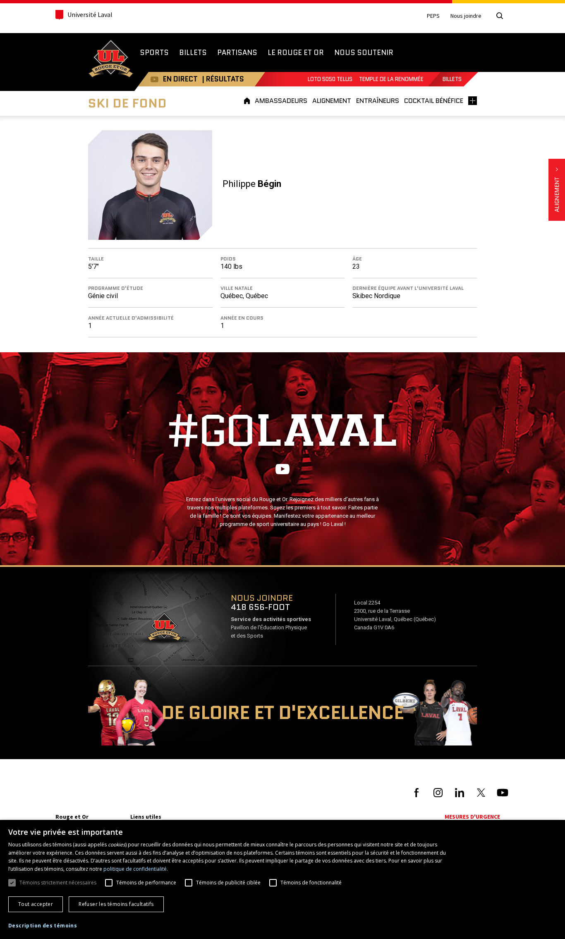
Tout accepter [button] (35, 904)
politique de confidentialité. (135, 868)
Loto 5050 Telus (330, 79)
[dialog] (282, 879)
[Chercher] (500, 16)
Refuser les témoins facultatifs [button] (116, 904)
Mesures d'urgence (472, 816)
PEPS (433, 15)
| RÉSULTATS (223, 79)
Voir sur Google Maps (163, 629)
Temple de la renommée (391, 79)
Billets (452, 79)
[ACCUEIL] (248, 100)
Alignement (556, 190)
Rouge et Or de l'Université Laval (111, 59)
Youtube (154, 79)
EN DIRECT (180, 79)
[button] (42, 925)
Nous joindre (465, 15)
